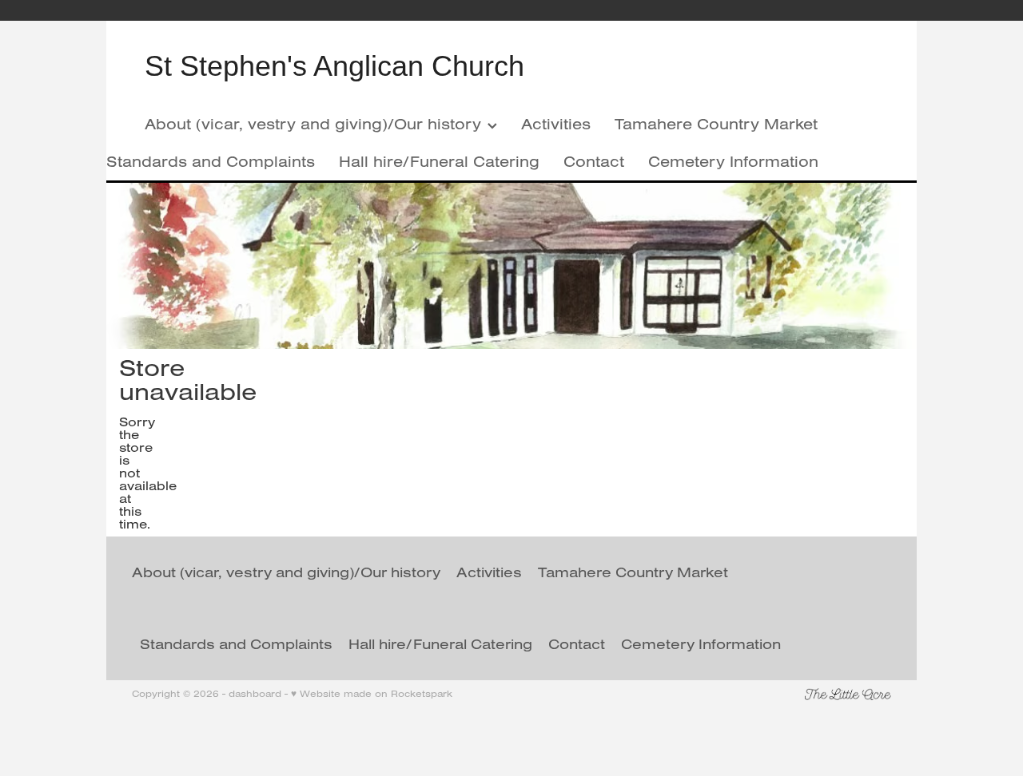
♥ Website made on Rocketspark (371, 693)
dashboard (255, 693)
